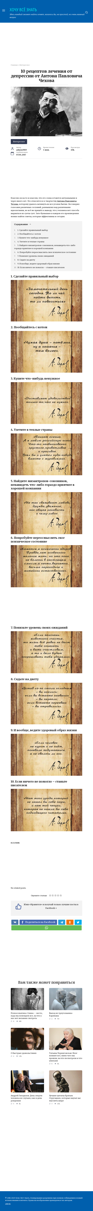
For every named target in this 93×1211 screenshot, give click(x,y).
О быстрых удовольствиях (24, 1053)
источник (15, 843)
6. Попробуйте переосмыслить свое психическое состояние (46, 252)
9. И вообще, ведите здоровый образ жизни (38, 264)
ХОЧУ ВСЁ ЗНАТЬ (23, 9)
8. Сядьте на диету (26, 260)
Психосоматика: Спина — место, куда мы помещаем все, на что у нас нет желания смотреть (27, 1015)
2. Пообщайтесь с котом (29, 234)
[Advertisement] (52, 45)
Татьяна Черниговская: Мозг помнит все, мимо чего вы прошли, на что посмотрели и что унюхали (65, 1057)
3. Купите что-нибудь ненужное (32, 238)
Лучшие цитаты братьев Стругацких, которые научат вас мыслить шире (65, 1098)
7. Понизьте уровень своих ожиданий (35, 256)
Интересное (24, 65)
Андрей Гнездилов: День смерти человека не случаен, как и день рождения (26, 1098)
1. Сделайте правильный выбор (32, 230)
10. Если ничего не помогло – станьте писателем (41, 267)
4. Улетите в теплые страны (30, 241)
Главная (14, 65)
